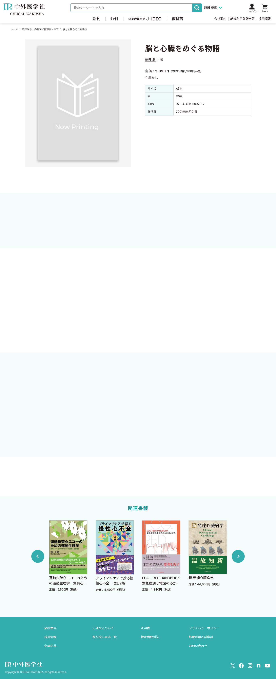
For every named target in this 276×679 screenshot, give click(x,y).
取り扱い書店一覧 (105, 637)
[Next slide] (238, 556)
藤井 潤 (150, 59)
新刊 (96, 18)
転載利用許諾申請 (242, 19)
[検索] (197, 7)
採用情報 (265, 19)
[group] (68, 556)
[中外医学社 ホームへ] (24, 12)
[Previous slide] (37, 556)
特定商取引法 (150, 637)
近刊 (114, 18)
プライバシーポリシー (204, 628)
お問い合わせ (198, 646)
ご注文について (103, 628)
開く (138, 331)
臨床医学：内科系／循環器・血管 (40, 29)
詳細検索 (210, 7)
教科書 (177, 18)
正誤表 (145, 628)
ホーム (14, 29)
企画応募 (50, 646)
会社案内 (220, 19)
